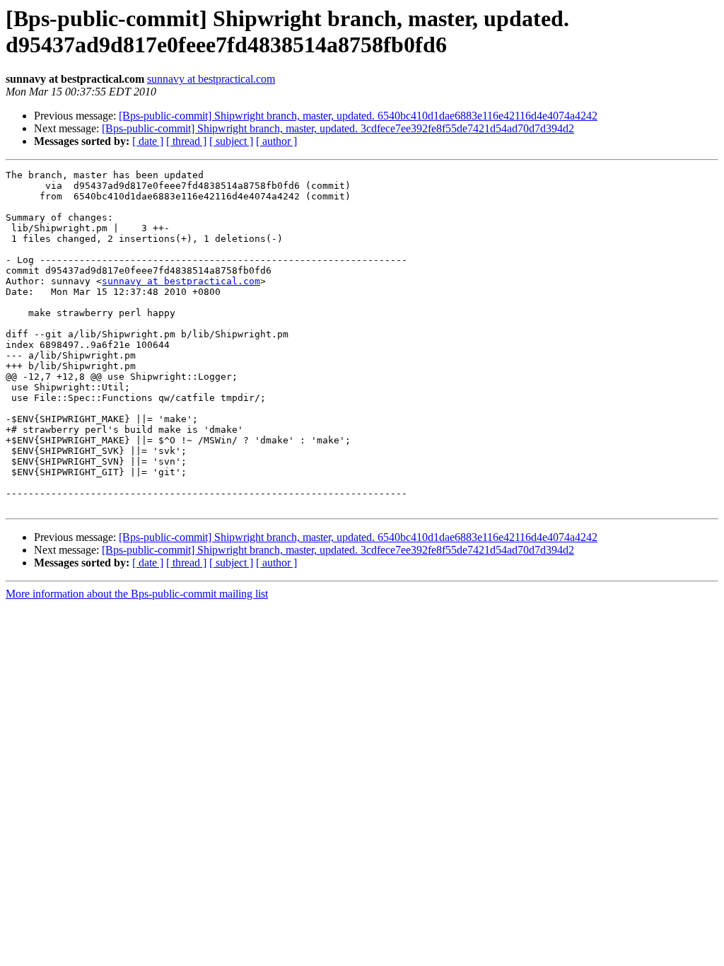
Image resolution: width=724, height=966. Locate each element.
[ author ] (276, 141)
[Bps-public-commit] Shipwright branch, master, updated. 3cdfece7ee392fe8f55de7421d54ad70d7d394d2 (338, 128)
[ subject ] (231, 141)
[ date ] (147, 141)
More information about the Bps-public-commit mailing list (137, 594)
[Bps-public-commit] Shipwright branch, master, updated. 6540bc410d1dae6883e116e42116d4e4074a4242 (358, 116)
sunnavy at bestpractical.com (211, 79)
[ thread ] (186, 141)
